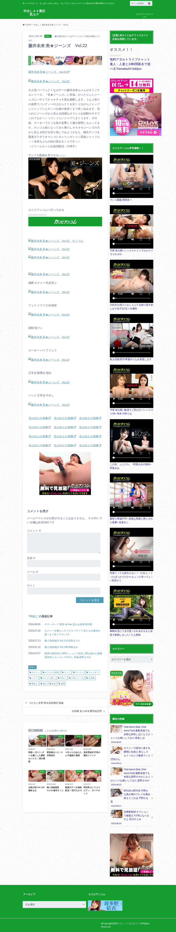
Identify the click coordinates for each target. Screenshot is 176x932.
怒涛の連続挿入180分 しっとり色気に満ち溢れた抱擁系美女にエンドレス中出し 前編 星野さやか (73, 655)
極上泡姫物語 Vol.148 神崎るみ (61, 646)
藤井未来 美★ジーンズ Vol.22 (47, 71)
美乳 (45, 683)
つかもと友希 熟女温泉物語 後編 (46, 702)
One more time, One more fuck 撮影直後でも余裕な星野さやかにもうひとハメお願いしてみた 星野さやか (130, 777)
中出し (34, 616)
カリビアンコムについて (144, 15)
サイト (31, 585)
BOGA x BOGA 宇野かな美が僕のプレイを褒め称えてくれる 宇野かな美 (130, 798)
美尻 (54, 683)
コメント (34, 530)
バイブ (34, 678)
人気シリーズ (77, 678)
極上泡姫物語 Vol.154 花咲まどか (62, 640)
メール (32, 571)
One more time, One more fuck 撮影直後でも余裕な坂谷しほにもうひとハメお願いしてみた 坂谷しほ (130, 734)
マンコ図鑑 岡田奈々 (121, 199)
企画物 (91, 678)
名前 (31, 558)
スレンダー (93, 672)
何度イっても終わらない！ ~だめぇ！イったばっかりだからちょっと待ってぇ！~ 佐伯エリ (131, 576)
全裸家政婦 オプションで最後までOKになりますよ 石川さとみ (130, 817)
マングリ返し (49, 678)
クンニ (67, 672)
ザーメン (79, 672)
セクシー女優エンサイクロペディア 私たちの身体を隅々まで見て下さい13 (72, 632)
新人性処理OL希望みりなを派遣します (131, 359)
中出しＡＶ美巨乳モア (34, 12)
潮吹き (34, 683)
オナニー (35, 672)
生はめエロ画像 (38, 418)
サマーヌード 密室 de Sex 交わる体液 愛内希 (68, 624)
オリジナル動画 (52, 672)
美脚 (63, 683)
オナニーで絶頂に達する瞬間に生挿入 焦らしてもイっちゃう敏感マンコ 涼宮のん (130, 755)
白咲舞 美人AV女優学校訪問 (87, 711)
